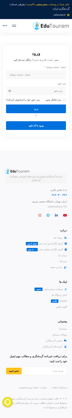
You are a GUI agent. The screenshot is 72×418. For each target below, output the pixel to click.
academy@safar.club (57, 206)
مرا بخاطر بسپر (54, 99)
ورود (36, 109)
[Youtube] (65, 215)
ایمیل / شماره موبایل (55, 67)
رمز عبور (62, 83)
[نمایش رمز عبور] (10, 91)
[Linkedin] (56, 215)
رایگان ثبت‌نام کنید (22, 60)
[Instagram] (40, 215)
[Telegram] (48, 215)
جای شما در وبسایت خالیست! (47, 4)
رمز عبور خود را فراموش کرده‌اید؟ (23, 99)
